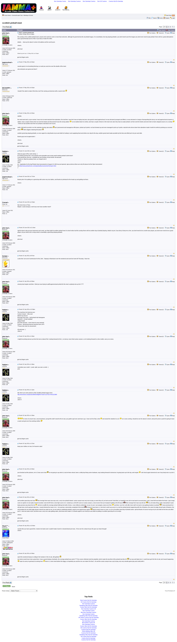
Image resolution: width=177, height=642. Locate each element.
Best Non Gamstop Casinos (88, 612)
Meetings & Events (28, 15)
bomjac (5, 256)
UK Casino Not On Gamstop (88, 602)
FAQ (149, 18)
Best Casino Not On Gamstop (88, 600)
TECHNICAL (65, 10)
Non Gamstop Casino (60, 1)
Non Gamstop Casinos (74, 1)
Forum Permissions (169, 590)
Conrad (5, 202)
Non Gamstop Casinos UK (88, 609)
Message (20, 30)
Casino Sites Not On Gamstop (88, 607)
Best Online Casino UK (88, 622)
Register (167, 18)
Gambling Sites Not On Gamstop (88, 605)
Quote (168, 33)
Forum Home (7, 15)
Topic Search (161, 30)
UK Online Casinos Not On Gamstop (88, 617)
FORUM (41, 10)
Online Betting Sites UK (88, 631)
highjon (5, 151)
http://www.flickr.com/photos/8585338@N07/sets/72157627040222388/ (37, 394)
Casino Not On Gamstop (88, 638)
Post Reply (6, 27)
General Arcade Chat (17, 15)
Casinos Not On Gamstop (116, 1)
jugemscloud (7, 62)
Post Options (152, 33)
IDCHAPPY (6, 88)
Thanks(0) (161, 33)
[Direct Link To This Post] (18, 32)
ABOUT (49, 10)
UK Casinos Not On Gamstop (88, 628)
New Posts (169, 15)
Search (155, 18)
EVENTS (57, 10)
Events (161, 18)
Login (173, 18)
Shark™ (5, 526)
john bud (5, 33)
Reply (173, 33)
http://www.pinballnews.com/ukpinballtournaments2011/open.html (38, 166)
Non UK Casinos (102, 1)
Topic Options (171, 30)
